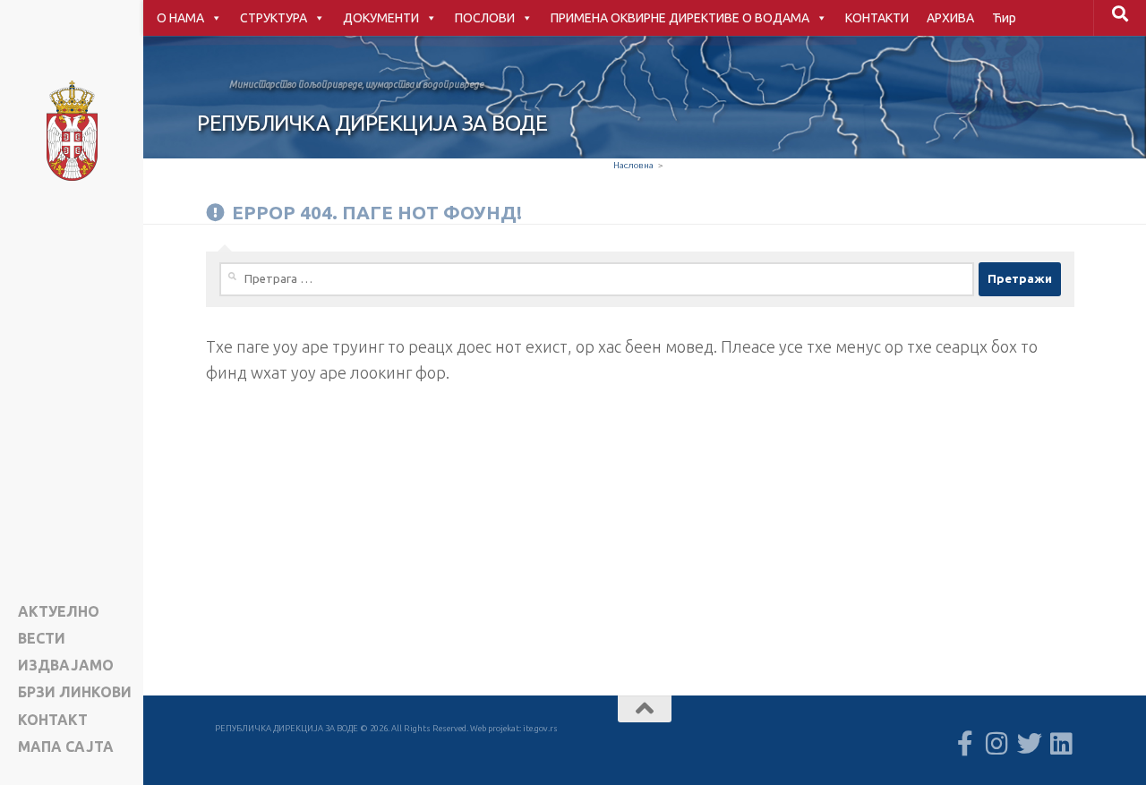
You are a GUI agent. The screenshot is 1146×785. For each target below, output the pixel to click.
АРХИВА (950, 18)
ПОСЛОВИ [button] (485, 18)
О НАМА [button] (180, 18)
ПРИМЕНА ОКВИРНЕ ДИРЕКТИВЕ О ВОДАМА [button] (680, 18)
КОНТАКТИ (877, 18)
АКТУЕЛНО (58, 612)
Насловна (633, 165)
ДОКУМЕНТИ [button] (381, 18)
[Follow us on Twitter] (1029, 743)
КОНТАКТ (53, 720)
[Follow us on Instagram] (997, 743)
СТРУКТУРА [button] (273, 18)
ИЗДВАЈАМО (66, 665)
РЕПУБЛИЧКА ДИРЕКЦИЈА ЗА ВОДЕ (372, 123)
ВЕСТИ (41, 638)
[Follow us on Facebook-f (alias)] (965, 743)
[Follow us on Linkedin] (1061, 743)
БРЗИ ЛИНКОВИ (75, 692)
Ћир (1004, 18)
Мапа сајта (66, 747)
